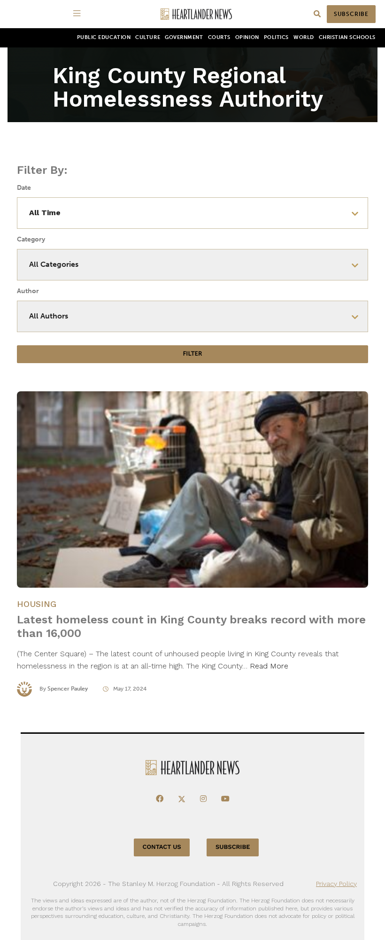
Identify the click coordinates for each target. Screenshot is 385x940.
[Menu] (78, 14)
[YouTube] (225, 799)
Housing (36, 604)
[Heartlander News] (196, 14)
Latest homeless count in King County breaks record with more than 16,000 (191, 626)
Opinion (247, 37)
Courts (219, 37)
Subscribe (351, 14)
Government (184, 37)
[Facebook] (159, 799)
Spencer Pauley (67, 688)
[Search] (317, 14)
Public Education (104, 37)
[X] (181, 799)
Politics (276, 37)
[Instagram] (203, 799)
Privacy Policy (336, 883)
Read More (269, 665)
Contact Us (162, 847)
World (303, 37)
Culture (147, 37)
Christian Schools (347, 37)
